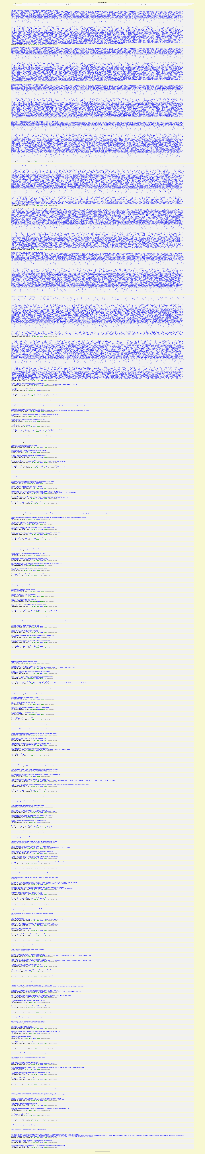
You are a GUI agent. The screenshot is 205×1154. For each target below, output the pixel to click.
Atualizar (45, 44)
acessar (41, 44)
